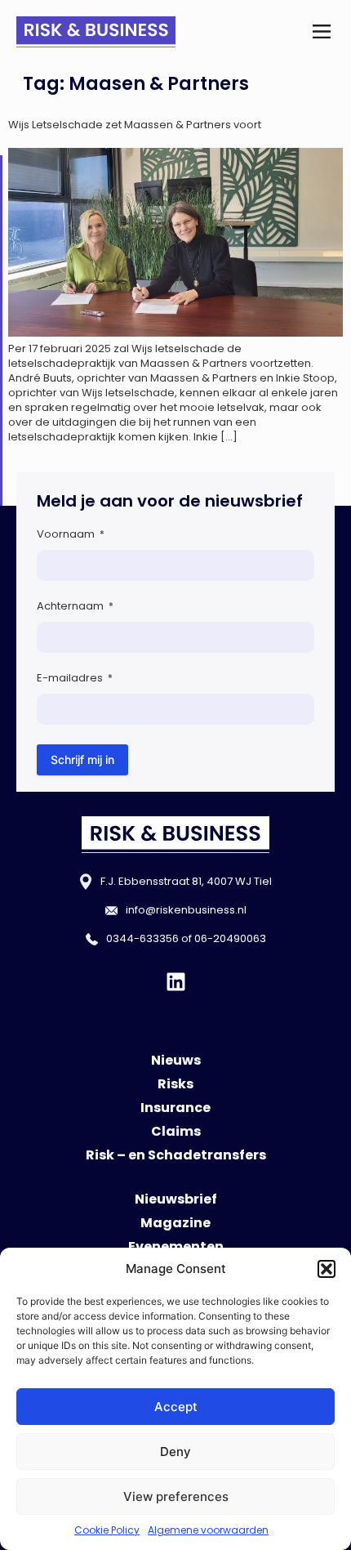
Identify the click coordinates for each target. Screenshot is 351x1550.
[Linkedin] (176, 982)
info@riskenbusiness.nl (186, 910)
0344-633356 (142, 938)
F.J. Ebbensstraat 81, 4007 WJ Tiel (186, 881)
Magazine (175, 1222)
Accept (176, 1406)
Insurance (175, 1107)
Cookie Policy (107, 1530)
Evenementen (176, 1246)
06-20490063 (230, 938)
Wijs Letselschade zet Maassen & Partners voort (134, 124)
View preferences (176, 1496)
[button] (326, 1269)
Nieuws (176, 1060)
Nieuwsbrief (176, 1199)
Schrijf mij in (82, 759)
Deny (175, 1451)
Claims (176, 1131)
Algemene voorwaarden (208, 1530)
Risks (175, 1083)
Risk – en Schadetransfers (176, 1155)
